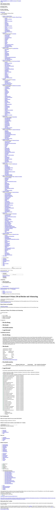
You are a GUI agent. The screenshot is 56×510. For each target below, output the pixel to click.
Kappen (6, 98)
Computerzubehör (8, 214)
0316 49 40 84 (2, 289)
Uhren (6, 251)
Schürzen (4, 454)
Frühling (6, 39)
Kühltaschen (7, 201)
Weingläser (7, 24)
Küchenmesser (7, 243)
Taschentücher (7, 125)
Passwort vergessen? (6, 275)
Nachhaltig (5, 259)
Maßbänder (7, 131)
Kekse (6, 182)
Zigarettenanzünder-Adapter (10, 226)
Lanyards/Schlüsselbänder (9, 68)
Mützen (6, 100)
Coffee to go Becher (8, 19)
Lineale (6, 52)
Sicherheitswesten (8, 133)
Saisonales (6, 38)
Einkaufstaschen (5, 457)
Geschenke (4, 32)
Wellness (6, 126)
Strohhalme (7, 246)
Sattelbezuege (7, 142)
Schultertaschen (7, 209)
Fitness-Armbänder (8, 219)
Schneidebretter (7, 245)
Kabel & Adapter (8, 224)
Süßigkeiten (7, 183)
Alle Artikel (5, 255)
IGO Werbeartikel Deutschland (10, 477)
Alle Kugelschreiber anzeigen (10, 171)
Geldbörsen (7, 91)
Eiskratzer (6, 130)
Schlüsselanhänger (8, 71)
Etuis (6, 50)
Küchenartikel (7, 241)
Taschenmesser (7, 136)
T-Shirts (4, 448)
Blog (4, 264)
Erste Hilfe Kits (7, 118)
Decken (6, 235)
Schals (6, 103)
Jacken (6, 95)
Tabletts (6, 180)
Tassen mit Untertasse (8, 27)
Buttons (6, 62)
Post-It (6, 56)
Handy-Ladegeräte (8, 223)
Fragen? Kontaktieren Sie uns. (5, 302)
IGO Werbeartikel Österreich (7, 470)
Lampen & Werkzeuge (6, 128)
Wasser (6, 189)
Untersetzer (7, 252)
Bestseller (4, 261)
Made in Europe (5, 263)
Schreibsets (7, 172)
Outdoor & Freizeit (6, 139)
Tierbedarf (6, 159)
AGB (4, 485)
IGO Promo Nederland (9, 483)
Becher (6, 18)
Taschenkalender (8, 82)
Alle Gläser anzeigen (8, 25)
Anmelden (4, 273)
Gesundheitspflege (8, 120)
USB (6, 231)
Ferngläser (6, 144)
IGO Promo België (8, 472)
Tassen (6, 26)
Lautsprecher (7, 229)
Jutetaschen (7, 199)
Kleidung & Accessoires (7, 84)
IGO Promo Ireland (8, 478)
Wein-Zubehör (7, 253)
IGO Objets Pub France (9, 476)
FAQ (4, 265)
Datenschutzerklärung (6, 486)
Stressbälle (6, 75)
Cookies (4, 488)
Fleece (6, 89)
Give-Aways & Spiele (6, 60)
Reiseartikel (7, 205)
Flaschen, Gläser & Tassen (7, 16)
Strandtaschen (7, 210)
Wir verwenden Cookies (4, 509)
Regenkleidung (7, 102)
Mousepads (7, 53)
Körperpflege (5, 115)
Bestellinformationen (6, 438)
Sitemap (4, 489)
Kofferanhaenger (8, 206)
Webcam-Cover (7, 215)
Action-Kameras (7, 218)
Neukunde (4, 276)
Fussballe (6, 154)
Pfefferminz (7, 186)
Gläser (4, 458)
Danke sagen (7, 35)
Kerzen (6, 240)
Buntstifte (6, 165)
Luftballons (7, 69)
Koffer (6, 200)
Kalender (4, 78)
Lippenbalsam (7, 123)
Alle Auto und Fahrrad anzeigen (10, 143)
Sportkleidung (7, 107)
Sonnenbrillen (7, 106)
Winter (6, 43)
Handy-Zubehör (7, 222)
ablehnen (30, 506)
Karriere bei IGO (6, 432)
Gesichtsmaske (7, 119)
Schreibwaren (5, 162)
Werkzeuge (7, 137)
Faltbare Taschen (8, 197)
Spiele (6, 72)
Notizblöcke (7, 54)
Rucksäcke (7, 208)
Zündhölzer (7, 76)
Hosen (6, 94)
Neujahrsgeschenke (8, 37)
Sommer (6, 42)
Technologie (5, 212)
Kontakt (4, 439)
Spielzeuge (7, 73)
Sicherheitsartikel (8, 132)
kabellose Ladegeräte (8, 225)
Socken (6, 105)
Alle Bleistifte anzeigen (9, 167)
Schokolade (7, 187)
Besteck (6, 242)
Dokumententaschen (8, 195)
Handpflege (7, 121)
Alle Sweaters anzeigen (9, 110)
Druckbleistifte (7, 166)
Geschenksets (7, 36)
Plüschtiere (7, 70)
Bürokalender (7, 80)
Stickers (6, 74)
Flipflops (6, 90)
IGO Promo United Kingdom (10, 481)
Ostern (6, 41)
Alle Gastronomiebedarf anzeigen (10, 181)
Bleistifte (6, 164)
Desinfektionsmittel (8, 117)
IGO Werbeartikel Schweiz (9, 480)
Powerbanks (7, 230)
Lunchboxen (7, 244)
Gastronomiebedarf (8, 177)
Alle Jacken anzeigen (8, 97)
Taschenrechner (7, 58)
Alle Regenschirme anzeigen (10, 152)
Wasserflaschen (7, 30)
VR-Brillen (7, 220)
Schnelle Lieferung (8, 45)
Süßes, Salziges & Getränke (7, 175)
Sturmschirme (7, 150)
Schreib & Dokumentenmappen (10, 57)
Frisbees (6, 145)
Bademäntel (7, 237)
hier (52, 507)
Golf (5, 147)
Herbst (6, 40)
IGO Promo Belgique (8, 473)
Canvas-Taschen (7, 194)
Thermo (6, 28)
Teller (6, 250)
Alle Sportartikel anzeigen (9, 155)
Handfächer (7, 92)
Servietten (6, 179)
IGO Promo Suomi (8, 479)
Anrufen (14, 289)
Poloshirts (6, 101)
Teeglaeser (6, 23)
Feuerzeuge (7, 64)
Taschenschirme (7, 151)
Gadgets (6, 217)
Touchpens (7, 170)
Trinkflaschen (7, 29)
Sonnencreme (7, 124)
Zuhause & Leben (6, 233)
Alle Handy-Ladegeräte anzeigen (10, 227)
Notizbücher (7, 55)
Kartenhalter (7, 51)
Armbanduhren (7, 88)
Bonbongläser (7, 184)
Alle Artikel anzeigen (8, 31)
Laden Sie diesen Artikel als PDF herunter (10, 359)
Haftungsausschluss (6, 487)
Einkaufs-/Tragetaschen (9, 196)
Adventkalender (7, 34)
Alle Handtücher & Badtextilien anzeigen (12, 239)
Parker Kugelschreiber (9, 169)
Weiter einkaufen (5, 286)
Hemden (6, 93)
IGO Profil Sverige (8, 474)
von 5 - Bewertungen (8, 0)
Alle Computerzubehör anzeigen (10, 216)
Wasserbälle (7, 160)
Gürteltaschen (7, 198)
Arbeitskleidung (7, 86)
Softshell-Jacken (7, 96)
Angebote (4, 258)
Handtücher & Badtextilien (9, 236)
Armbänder (7, 87)
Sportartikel (7, 153)
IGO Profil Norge (8, 482)
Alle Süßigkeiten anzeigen (9, 188)
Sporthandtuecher (8, 238)
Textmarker (7, 173)
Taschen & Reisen (6, 191)
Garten (6, 146)
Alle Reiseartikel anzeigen (9, 207)
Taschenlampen (7, 135)
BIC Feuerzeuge (7, 65)
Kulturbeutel (7, 122)
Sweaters (6, 108)
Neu (3, 262)
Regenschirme (7, 149)
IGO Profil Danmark (8, 475)
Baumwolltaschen (8, 193)
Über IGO (4, 430)
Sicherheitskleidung (8, 104)
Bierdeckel (7, 178)
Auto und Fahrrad (8, 141)
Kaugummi (7, 185)
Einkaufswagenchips (8, 63)
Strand (6, 156)
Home (4, 290)
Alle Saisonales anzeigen (9, 44)
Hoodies (6, 109)
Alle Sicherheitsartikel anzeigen (10, 134)
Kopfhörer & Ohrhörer (9, 228)
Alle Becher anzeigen (4, 306)
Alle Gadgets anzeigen (9, 221)
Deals (1, 288)
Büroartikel (7, 49)
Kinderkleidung (7, 99)
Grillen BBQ (7, 148)
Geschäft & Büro (6, 47)
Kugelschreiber (7, 168)
